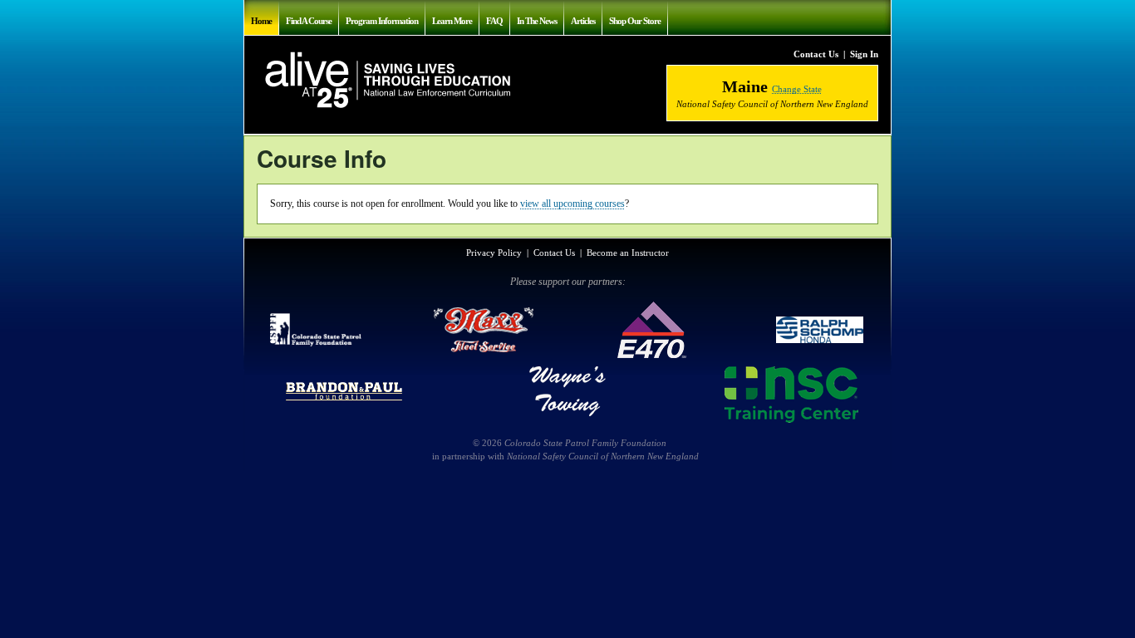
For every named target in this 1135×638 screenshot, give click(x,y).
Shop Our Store (635, 21)
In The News (537, 21)
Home (261, 21)
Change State (797, 89)
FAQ (494, 21)
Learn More (452, 21)
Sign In (864, 54)
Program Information (382, 21)
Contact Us (816, 54)
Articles (583, 21)
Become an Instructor (628, 253)
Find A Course (309, 21)
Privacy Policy (494, 253)
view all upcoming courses (572, 203)
